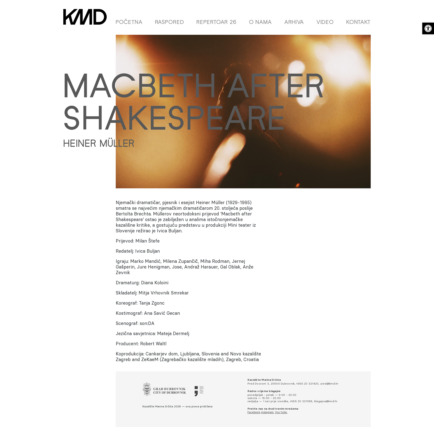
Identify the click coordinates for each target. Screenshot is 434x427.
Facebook (254, 412)
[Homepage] (85, 17)
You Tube (281, 412)
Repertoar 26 (216, 23)
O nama (260, 23)
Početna (129, 23)
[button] (428, 28)
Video (325, 23)
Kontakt (358, 23)
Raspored (169, 23)
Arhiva (294, 23)
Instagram (267, 412)
